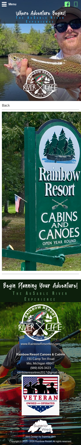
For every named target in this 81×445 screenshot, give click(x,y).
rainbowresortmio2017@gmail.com (40, 372)
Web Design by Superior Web (40, 436)
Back (6, 105)
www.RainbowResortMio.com (40, 344)
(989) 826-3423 (40, 368)
